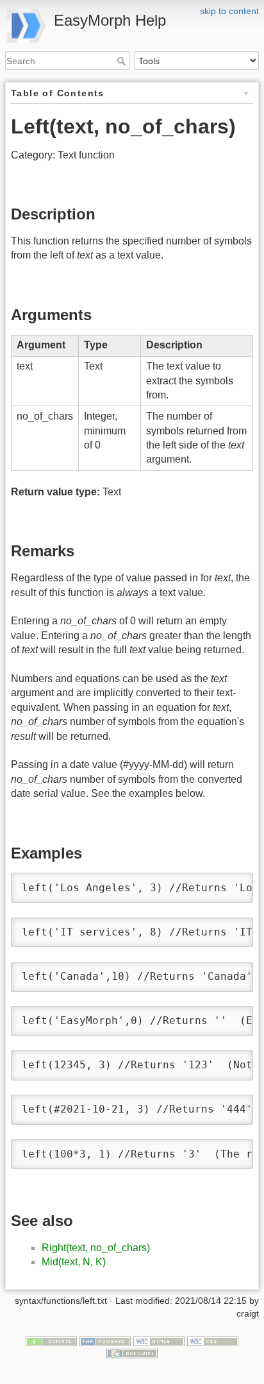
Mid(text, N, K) (74, 1261)
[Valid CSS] (212, 1340)
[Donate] (51, 1340)
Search (123, 60)
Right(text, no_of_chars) (96, 1247)
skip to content (229, 11)
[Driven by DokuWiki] (132, 1352)
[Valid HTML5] (159, 1340)
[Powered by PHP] (105, 1340)
